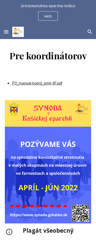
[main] (48, 55)
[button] (6, 32)
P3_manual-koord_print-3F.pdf (37, 83)
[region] (48, 12)
